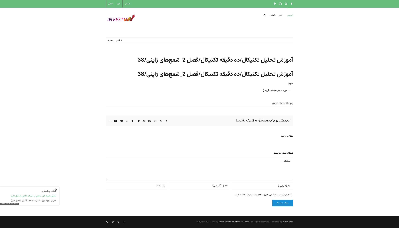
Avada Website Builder (229, 221)
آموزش (275, 103)
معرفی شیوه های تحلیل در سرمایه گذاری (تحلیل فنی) (33, 195)
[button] (265, 15)
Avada (246, 221)
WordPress (288, 221)
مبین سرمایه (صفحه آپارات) (275, 90)
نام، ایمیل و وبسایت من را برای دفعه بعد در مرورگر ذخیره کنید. (262, 194)
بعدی (110, 40)
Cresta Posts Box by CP (9, 204)
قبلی (118, 40)
